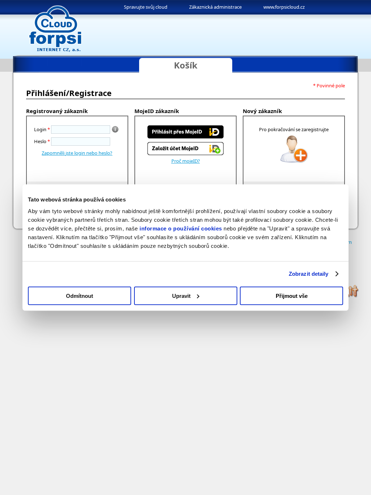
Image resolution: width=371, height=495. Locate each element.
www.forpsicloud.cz (284, 7)
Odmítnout (79, 295)
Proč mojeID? (185, 161)
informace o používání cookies (180, 228)
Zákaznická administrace (215, 7)
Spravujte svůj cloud (145, 7)
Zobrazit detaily (309, 274)
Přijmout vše (292, 295)
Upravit (181, 295)
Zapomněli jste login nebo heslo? (77, 153)
